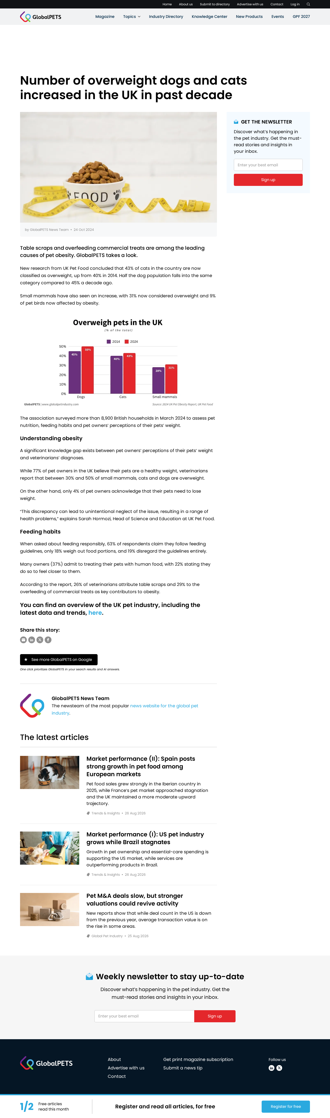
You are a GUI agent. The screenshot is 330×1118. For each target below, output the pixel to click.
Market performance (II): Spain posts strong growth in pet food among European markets (140, 766)
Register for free (286, 1106)
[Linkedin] (271, 1068)
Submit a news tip (182, 1068)
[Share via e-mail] (23, 639)
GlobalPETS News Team (49, 229)
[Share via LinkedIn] (31, 639)
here (95, 613)
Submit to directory (215, 4)
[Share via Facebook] (48, 639)
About (114, 1059)
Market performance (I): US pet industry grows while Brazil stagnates (145, 838)
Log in (295, 4)
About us (186, 4)
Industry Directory (166, 16)
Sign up (268, 180)
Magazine (105, 16)
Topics (129, 16)
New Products (249, 16)
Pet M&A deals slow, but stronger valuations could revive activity (134, 899)
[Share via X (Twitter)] (39, 639)
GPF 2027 (301, 16)
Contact (277, 4)
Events (278, 16)
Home (167, 4)
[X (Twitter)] (279, 1068)
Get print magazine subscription (198, 1059)
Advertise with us (250, 4)
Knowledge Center (209, 16)
